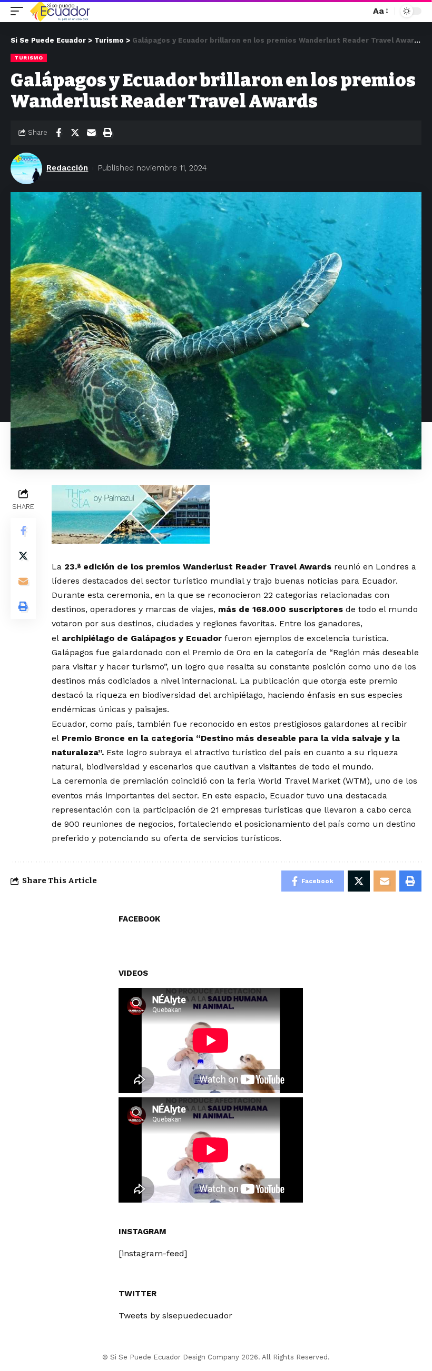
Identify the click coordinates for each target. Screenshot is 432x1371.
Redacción (67, 168)
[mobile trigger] (19, 11)
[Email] (91, 132)
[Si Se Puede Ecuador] (59, 11)
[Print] (107, 132)
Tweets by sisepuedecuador (175, 1315)
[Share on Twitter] (74, 132)
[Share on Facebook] (58, 132)
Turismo (28, 58)
